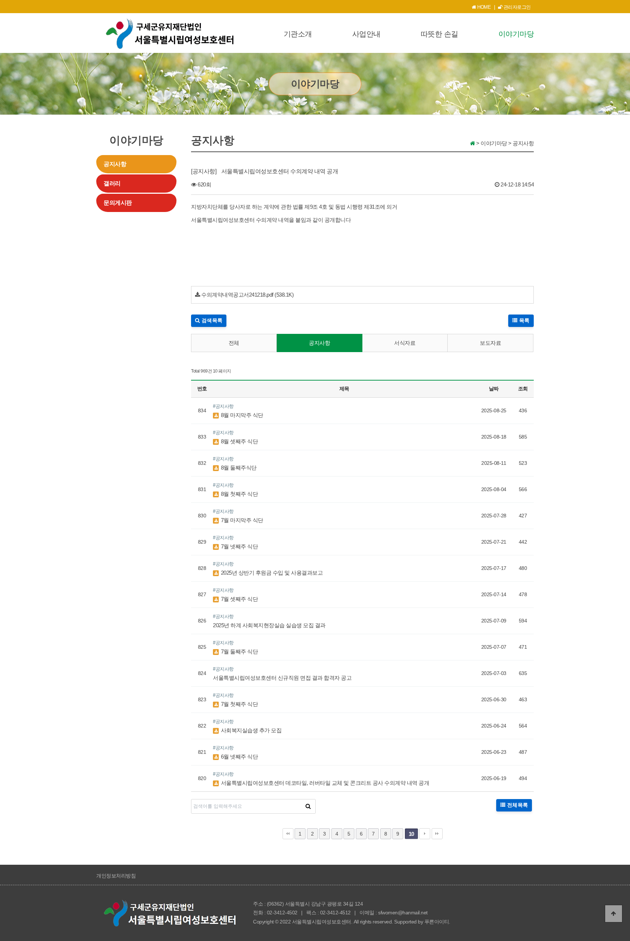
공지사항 (115, 164)
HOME (483, 7)
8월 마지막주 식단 (241, 415)
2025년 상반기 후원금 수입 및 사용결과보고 (271, 573)
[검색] (308, 806)
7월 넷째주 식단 (238, 546)
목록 (524, 320)
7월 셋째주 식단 (238, 599)
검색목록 (211, 320)
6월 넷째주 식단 (238, 756)
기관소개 (298, 34)
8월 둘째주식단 (238, 467)
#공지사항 (223, 406)
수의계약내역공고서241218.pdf (237, 295)
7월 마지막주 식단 (241, 520)
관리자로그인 (516, 7)
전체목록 (516, 805)
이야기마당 (516, 34)
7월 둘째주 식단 (238, 651)
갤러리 (112, 183)
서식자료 (404, 343)
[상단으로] (613, 914)
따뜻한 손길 (439, 34)
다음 (424, 833)
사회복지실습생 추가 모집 (250, 730)
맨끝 (437, 833)
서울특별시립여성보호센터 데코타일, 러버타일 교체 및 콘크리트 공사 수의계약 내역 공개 (324, 783)
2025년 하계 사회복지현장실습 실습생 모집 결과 (269, 625)
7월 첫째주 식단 (238, 704)
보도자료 (490, 343)
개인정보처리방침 (116, 875)
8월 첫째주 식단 (238, 494)
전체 (234, 343)
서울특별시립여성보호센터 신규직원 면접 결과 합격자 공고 (282, 678)
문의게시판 (118, 203)
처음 (288, 833)
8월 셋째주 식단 (238, 441)
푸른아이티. (437, 922)
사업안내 (366, 34)
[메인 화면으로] (472, 143)
